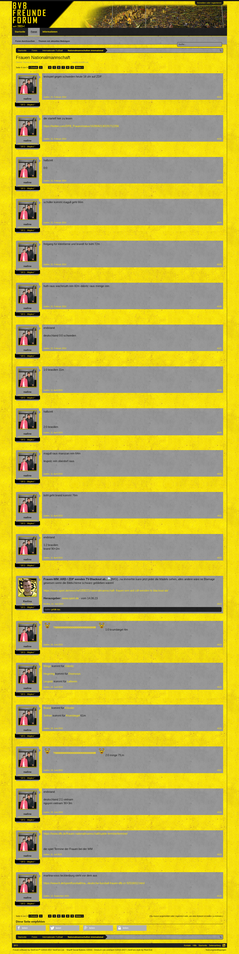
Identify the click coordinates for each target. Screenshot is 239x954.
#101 (219, 97)
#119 (219, 854)
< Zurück (33, 67)
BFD (16, 945)
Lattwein (72, 681)
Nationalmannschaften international (55, 62)
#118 (219, 812)
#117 (219, 770)
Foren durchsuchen (25, 41)
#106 (219, 306)
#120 (219, 896)
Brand (47, 707)
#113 (219, 604)
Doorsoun (74, 673)
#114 (219, 644)
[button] (31, 928)
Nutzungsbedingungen (216, 950)
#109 (219, 432)
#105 (219, 264)
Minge (47, 666)
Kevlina (27, 601)
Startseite (20, 31)
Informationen (50, 31)
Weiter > (79, 67)
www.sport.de (70, 598)
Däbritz (69, 666)
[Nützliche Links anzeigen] (221, 50)
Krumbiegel (73, 715)
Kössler (69, 707)
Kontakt (187, 945)
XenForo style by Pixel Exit (140, 950)
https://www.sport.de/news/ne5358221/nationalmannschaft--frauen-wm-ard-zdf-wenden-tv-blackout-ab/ (106, 590)
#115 (219, 687)
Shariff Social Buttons (79, 950)
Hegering (49, 673)
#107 (219, 348)
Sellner (48, 715)
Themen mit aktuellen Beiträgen (54, 41)
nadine (27, 98)
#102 (219, 139)
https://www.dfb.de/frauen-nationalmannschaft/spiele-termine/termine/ (86, 833)
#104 (219, 222)
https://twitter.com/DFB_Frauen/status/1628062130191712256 (81, 126)
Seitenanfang (215, 945)
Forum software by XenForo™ (39, 950)
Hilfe (195, 945)
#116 (219, 728)
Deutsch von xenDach (110, 950)
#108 (219, 390)
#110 (219, 474)
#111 (220, 516)
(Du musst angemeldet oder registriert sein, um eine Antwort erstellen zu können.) (186, 916)
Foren (34, 31)
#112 (219, 558)
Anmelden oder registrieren (209, 3)
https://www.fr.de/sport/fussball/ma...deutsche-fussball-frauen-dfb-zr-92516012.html (94, 883)
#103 (219, 181)
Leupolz (48, 681)
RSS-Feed (224, 945)
